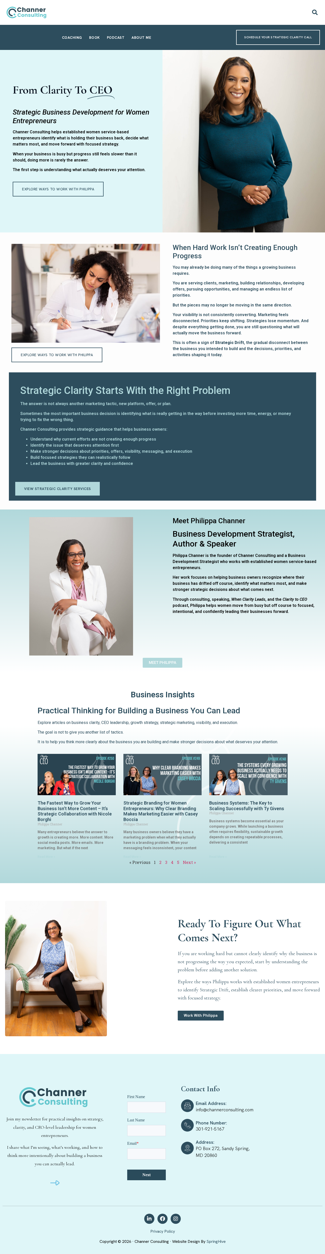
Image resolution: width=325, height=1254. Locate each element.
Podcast (116, 37)
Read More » (46, 857)
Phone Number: (211, 1123)
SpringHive (216, 1241)
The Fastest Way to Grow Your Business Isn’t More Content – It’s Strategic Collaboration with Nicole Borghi (75, 811)
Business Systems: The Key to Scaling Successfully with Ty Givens (246, 805)
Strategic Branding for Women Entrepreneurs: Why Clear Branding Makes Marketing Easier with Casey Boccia (160, 811)
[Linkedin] (149, 1219)
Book (94, 37)
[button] (315, 12)
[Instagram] (176, 1219)
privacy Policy (162, 1231)
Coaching (72, 37)
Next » (189, 862)
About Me (141, 37)
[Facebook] (162, 1219)
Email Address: (211, 1103)
